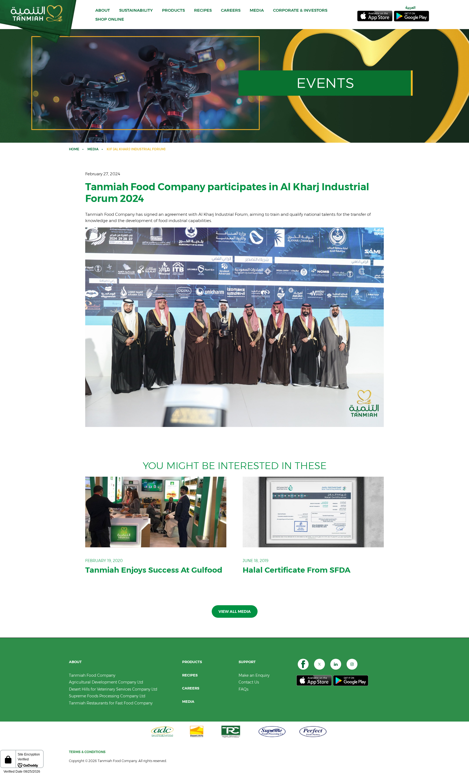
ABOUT (102, 10)
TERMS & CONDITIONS (87, 751)
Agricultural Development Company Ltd (106, 682)
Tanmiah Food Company (92, 675)
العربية (410, 8)
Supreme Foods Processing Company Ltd (107, 696)
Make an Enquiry (254, 675)
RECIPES (203, 10)
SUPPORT (247, 662)
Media (93, 149)
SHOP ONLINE (109, 19)
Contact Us (249, 682)
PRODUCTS (173, 10)
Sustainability (136, 10)
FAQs (243, 689)
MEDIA (257, 10)
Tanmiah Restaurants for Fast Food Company (111, 703)
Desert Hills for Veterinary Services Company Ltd (113, 689)
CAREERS (230, 10)
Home (74, 149)
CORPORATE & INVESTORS (300, 10)
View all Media (234, 611)
